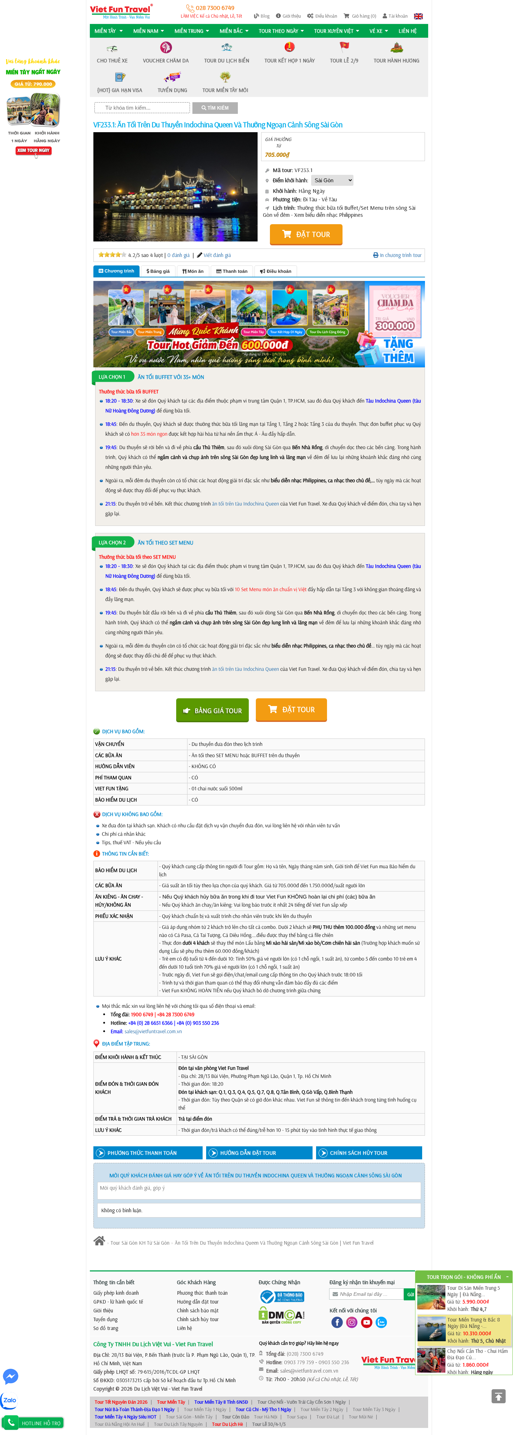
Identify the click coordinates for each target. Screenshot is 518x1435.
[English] (418, 16)
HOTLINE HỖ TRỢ (41, 1423)
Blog (265, 16)
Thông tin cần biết (114, 1282)
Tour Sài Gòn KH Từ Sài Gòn (140, 1242)
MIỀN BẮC (231, 30)
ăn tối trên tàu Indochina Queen (245, 503)
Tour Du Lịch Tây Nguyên (178, 1424)
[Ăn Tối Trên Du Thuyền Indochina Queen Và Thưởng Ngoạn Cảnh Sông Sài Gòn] (175, 186)
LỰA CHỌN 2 (112, 542)
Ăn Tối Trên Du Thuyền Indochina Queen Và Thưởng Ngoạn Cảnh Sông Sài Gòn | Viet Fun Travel (274, 1242)
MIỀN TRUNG (188, 30)
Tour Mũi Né (361, 1416)
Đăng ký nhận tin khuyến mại (362, 1282)
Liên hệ (408, 30)
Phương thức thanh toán (202, 1292)
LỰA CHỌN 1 (112, 376)
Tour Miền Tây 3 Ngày (374, 1409)
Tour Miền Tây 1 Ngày (205, 1409)
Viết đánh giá (217, 255)
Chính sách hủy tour (198, 1319)
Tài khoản (398, 16)
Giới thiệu (292, 16)
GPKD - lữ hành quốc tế (118, 1301)
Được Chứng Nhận (279, 1282)
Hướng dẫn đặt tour (198, 1301)
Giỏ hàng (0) (363, 16)
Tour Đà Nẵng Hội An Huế (119, 1424)
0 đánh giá (178, 255)
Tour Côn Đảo (235, 1416)
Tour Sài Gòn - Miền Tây (189, 1416)
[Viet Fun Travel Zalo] (380, 1321)
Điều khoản (326, 16)
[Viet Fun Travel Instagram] (350, 1321)
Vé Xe (376, 30)
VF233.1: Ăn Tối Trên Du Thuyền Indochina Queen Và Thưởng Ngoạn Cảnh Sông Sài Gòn (218, 124)
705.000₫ (277, 155)
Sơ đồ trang (105, 1328)
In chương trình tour (400, 255)
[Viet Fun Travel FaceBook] (335, 1321)
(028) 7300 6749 (305, 1353)
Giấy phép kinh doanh (116, 1292)
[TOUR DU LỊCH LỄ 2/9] (259, 323)
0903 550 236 (334, 1362)
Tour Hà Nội (265, 1416)
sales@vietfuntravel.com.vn (153, 1031)
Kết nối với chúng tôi (353, 1310)
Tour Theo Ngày (278, 30)
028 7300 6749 (214, 8)
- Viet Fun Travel (184, 1388)
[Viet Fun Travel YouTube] (365, 1321)
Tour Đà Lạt (327, 1416)
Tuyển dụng (105, 1319)
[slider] (112, 254)
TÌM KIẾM (217, 108)
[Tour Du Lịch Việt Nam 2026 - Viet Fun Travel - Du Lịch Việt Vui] (121, 10)
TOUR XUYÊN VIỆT (333, 30)
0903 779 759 (299, 1362)
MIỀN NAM (145, 30)
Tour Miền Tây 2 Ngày (322, 1409)
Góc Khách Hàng (196, 1282)
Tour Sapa (297, 1416)
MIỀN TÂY (105, 30)
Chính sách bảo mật (197, 1310)
